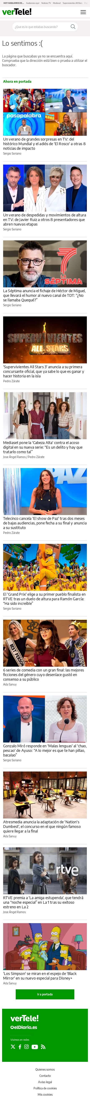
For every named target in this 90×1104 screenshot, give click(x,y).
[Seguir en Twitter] (12, 1046)
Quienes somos (45, 1069)
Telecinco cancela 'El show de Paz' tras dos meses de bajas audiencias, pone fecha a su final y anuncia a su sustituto (45, 523)
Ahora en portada (17, 81)
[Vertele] (24, 1018)
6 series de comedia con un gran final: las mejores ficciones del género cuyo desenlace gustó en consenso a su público (43, 674)
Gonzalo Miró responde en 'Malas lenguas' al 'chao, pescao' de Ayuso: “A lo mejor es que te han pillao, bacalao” (45, 750)
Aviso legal (45, 1082)
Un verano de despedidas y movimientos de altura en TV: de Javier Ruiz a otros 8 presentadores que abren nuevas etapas (44, 219)
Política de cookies (45, 1088)
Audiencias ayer (32, 3)
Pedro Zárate (11, 381)
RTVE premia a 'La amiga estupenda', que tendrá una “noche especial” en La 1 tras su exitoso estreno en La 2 (43, 902)
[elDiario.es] (23, 1026)
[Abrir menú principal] (83, 12)
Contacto (45, 1075)
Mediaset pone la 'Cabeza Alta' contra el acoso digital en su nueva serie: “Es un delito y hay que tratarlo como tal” (43, 447)
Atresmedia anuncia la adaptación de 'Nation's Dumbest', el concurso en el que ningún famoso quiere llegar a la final (42, 826)
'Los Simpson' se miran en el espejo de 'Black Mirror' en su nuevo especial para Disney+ (39, 975)
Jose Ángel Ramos (14, 457)
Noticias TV (46, 3)
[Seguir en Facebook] (19, 1046)
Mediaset (57, 3)
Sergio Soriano (12, 153)
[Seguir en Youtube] (35, 1046)
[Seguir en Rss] (43, 1046)
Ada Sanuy (10, 684)
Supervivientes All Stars (72, 3)
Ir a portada (45, 994)
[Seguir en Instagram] (26, 1046)
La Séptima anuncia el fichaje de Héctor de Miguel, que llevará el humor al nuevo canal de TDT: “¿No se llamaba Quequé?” (44, 295)
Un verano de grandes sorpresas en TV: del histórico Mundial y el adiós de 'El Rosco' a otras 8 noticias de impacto (44, 144)
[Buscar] (73, 26)
